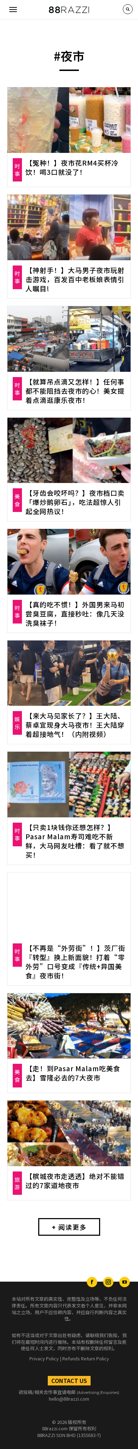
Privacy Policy (44, 1358)
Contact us (69, 1380)
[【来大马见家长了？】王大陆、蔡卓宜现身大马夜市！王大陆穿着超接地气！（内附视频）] (69, 673)
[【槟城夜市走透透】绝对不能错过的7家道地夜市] (69, 1133)
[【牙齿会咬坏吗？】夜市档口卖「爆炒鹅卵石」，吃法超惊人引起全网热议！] (69, 450)
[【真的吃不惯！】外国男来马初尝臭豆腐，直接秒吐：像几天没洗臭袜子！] (69, 562)
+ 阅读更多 (69, 1227)
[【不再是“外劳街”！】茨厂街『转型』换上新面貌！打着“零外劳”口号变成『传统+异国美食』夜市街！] (69, 905)
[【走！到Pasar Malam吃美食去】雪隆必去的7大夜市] (69, 1026)
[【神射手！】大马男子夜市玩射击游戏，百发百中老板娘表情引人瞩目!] (69, 227)
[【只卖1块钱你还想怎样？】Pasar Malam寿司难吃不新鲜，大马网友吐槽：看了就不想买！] (69, 784)
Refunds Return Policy (85, 1358)
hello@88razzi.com (69, 1398)
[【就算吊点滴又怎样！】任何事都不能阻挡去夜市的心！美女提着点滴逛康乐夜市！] (69, 339)
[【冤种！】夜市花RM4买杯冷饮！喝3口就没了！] (69, 120)
